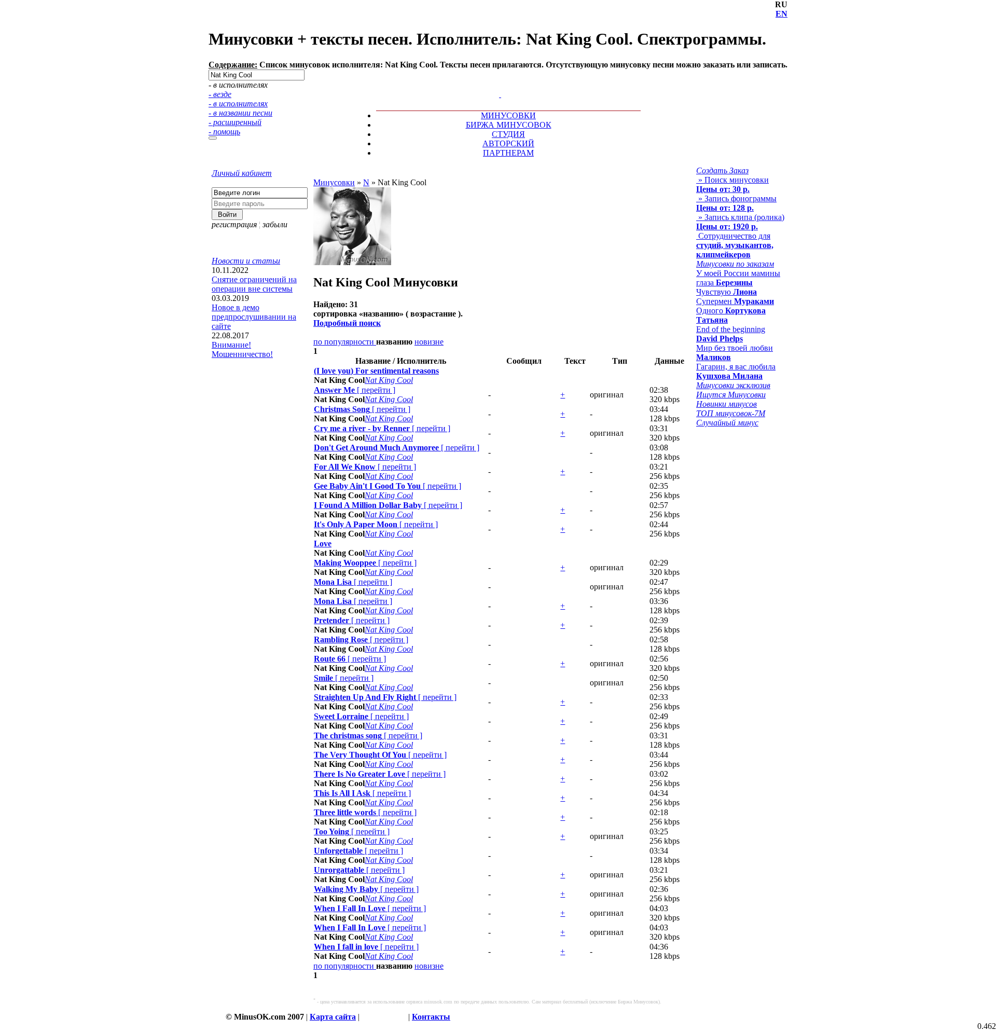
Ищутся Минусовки (731, 394)
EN (781, 13)
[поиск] (213, 138)
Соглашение (384, 1016)
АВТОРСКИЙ (508, 143)
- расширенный (235, 122)
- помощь (224, 131)
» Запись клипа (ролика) (740, 222)
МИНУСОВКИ (508, 115)
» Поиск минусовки (732, 184)
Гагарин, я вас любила (736, 371)
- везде (220, 94)
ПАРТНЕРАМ (508, 152)
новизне (429, 341)
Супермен (735, 301)
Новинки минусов (726, 404)
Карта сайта (333, 1016)
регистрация (234, 224)
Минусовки (334, 182)
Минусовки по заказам (735, 263)
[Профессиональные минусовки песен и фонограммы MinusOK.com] (500, 94)
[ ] (354, 390)
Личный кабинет (242, 173)
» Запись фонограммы (736, 203)
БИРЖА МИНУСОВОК (508, 124)
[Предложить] (501, 84)
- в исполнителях (238, 103)
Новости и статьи (246, 260)
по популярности (344, 341)
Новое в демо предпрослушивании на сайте (254, 317)
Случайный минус (727, 422)
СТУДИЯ (508, 134)
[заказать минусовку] (495, 84)
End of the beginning (730, 334)
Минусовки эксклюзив (733, 385)
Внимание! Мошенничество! (242, 349)
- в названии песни (240, 112)
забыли (274, 224)
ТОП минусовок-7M (730, 413)
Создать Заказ (722, 170)
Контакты (431, 1016)
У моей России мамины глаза (738, 278)
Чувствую (726, 291)
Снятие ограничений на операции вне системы (254, 284)
